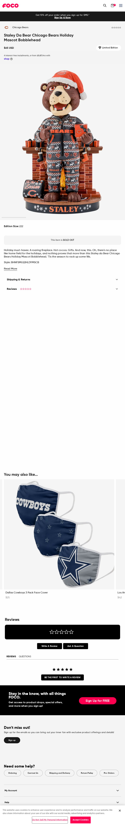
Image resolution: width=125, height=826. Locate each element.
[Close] (119, 810)
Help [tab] (7, 802)
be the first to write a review (62, 677)
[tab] (49, 646)
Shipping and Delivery (59, 773)
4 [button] (86, 217)
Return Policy (87, 773)
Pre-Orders (109, 773)
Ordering (12, 773)
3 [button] (62, 217)
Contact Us (33, 773)
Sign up (12, 740)
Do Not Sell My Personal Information (50, 820)
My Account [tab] (11, 790)
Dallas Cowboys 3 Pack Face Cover (27, 592)
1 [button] (13, 217)
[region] (62, 815)
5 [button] (111, 217)
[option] (62, 16)
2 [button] (38, 217)
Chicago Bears (20, 27)
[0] (112, 5)
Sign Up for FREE (98, 700)
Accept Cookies (81, 820)
